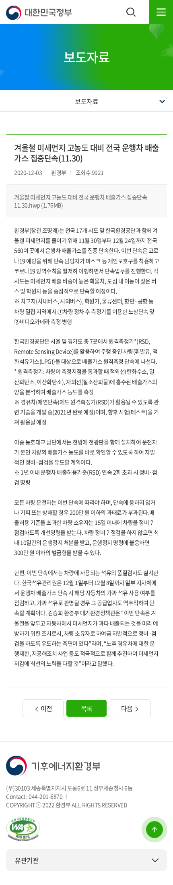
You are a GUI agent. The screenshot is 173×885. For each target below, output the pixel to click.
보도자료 (86, 101)
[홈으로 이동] (39, 12)
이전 (45, 708)
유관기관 (26, 860)
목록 (87, 708)
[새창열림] (23, 828)
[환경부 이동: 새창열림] (53, 764)
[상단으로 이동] (154, 829)
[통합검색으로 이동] (131, 12)
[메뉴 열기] (161, 12)
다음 (127, 708)
